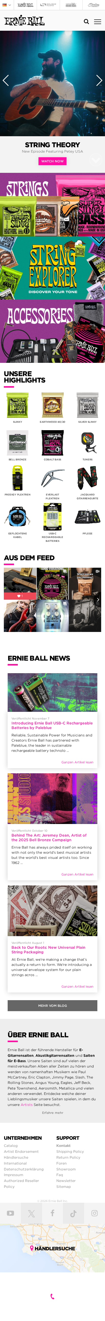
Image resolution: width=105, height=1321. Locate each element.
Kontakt (63, 1146)
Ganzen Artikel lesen (77, 762)
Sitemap (63, 1187)
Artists (27, 1105)
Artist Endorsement (21, 1151)
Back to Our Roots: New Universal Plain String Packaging (48, 949)
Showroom (66, 1169)
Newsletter (66, 1181)
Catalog (11, 1146)
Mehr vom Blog (52, 1006)
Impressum (13, 1175)
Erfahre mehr (52, 1113)
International (15, 1163)
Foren (61, 1163)
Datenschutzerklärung (24, 1169)
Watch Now (52, 161)
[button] (7, 5)
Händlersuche (16, 1157)
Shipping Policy (70, 1151)
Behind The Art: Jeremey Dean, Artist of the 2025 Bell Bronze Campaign (49, 837)
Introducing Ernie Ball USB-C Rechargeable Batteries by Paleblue (52, 725)
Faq (59, 1175)
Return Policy (68, 1157)
